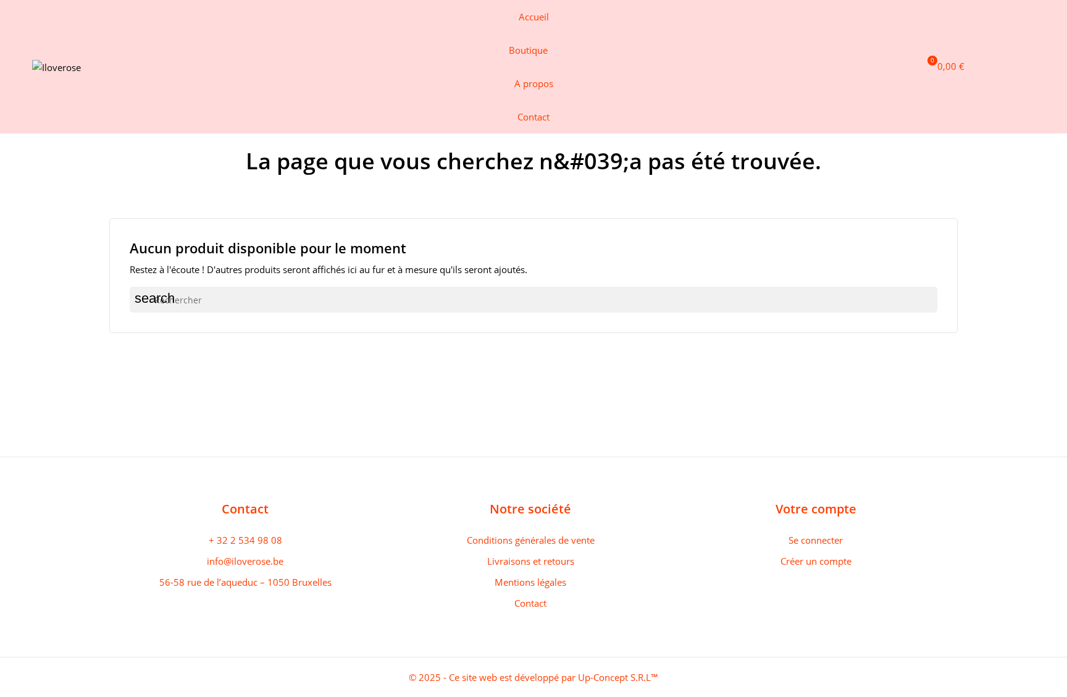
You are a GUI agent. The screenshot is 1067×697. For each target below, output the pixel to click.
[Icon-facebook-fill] (970, 67)
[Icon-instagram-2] (991, 67)
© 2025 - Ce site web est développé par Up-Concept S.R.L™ (533, 677)
